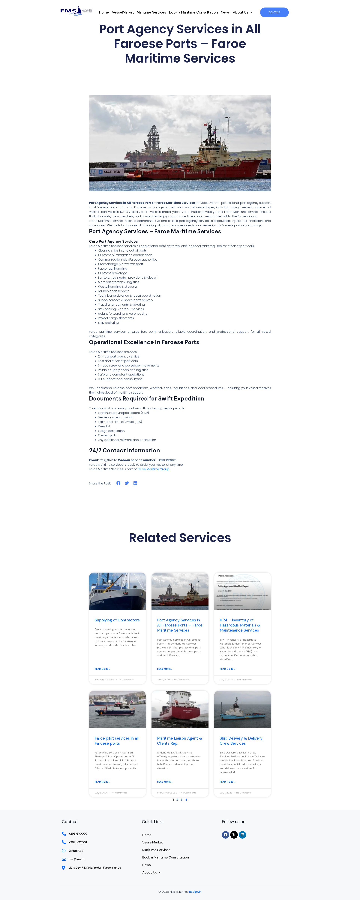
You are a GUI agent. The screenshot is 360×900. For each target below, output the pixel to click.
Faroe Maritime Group (153, 469)
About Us (240, 12)
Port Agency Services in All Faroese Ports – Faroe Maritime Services (179, 625)
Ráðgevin (195, 892)
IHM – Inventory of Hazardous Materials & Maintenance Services (240, 625)
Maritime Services (151, 12)
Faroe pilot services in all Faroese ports (116, 741)
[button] (242, 12)
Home (104, 12)
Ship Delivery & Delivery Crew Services (241, 741)
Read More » (102, 668)
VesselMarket (123, 12)
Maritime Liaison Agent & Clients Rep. (179, 741)
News (225, 12)
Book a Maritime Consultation (193, 12)
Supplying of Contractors (117, 620)
